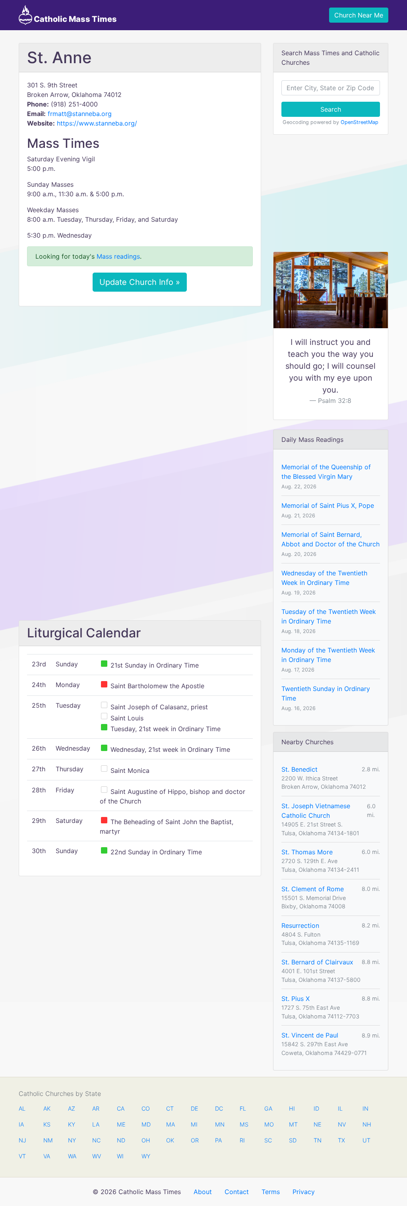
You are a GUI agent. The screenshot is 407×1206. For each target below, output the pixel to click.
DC (219, 1108)
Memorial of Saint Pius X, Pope (327, 505)
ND (121, 1140)
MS (244, 1124)
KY (71, 1124)
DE (194, 1108)
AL (22, 1108)
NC (96, 1140)
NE (318, 1124)
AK (46, 1108)
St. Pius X (295, 999)
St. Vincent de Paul (309, 1035)
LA (95, 1124)
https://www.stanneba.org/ (97, 123)
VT (22, 1156)
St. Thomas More (307, 852)
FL (243, 1108)
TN (318, 1140)
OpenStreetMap (359, 122)
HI (292, 1108)
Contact (237, 1192)
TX (341, 1140)
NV (342, 1124)
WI (120, 1156)
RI (242, 1140)
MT (293, 1124)
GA (268, 1108)
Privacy (304, 1192)
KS (46, 1124)
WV (96, 1156)
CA (120, 1108)
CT (170, 1108)
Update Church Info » (139, 282)
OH (145, 1140)
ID (316, 1108)
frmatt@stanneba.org (80, 114)
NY (72, 1140)
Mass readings (118, 256)
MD (145, 1124)
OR (195, 1140)
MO (268, 1124)
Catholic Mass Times (74, 19)
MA (170, 1124)
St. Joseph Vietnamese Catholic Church (315, 810)
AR (95, 1108)
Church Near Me (358, 15)
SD (293, 1140)
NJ (22, 1140)
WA (72, 1156)
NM (47, 1140)
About (203, 1192)
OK (170, 1140)
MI (194, 1124)
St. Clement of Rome (312, 889)
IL (340, 1108)
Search (330, 109)
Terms (271, 1192)
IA (21, 1124)
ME (121, 1124)
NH (366, 1124)
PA (218, 1140)
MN (219, 1124)
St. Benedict (299, 769)
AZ (71, 1108)
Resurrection (300, 925)
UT (366, 1140)
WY (145, 1156)
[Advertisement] (140, 371)
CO (145, 1108)
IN (365, 1108)
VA (46, 1156)
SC (268, 1140)
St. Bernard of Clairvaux (317, 962)
